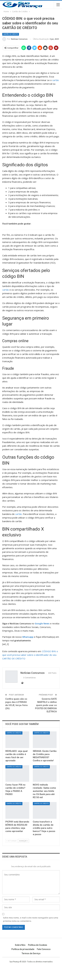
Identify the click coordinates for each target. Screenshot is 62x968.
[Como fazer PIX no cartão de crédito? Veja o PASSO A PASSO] (17, 773)
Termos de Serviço (31, 953)
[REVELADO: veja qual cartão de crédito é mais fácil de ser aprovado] (17, 739)
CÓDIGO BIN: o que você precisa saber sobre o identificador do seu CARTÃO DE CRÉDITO (30, 655)
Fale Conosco (44, 949)
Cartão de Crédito (10, 34)
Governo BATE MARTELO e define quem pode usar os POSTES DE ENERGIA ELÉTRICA (46, 705)
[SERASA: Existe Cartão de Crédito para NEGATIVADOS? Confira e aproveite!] (45, 739)
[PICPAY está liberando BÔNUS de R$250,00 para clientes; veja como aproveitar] (17, 810)
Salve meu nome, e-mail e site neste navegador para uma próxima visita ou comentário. (30, 919)
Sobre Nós (20, 945)
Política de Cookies (37, 945)
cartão (55, 80)
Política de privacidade (22, 949)
